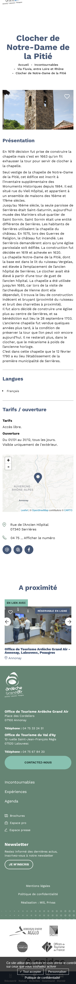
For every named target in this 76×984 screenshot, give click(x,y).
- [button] (8, 467)
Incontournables (20, 782)
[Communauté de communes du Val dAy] (53, 931)
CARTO (68, 510)
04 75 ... (33, 538)
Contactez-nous (38, 762)
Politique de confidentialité (38, 894)
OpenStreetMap (40, 510)
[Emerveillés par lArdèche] (22, 947)
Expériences (16, 791)
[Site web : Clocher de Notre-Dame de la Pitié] (18, 549)
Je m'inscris (19, 864)
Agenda (11, 801)
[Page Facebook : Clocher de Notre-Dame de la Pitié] (28, 549)
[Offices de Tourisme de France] (53, 947)
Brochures (17, 815)
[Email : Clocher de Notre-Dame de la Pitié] (7, 549)
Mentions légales (38, 886)
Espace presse (20, 830)
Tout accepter (31, 971)
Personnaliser (57, 971)
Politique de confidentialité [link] (42, 977)
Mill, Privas (47, 902)
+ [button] (8, 460)
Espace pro (18, 822)
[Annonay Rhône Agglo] (22, 931)
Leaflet (24, 510)
